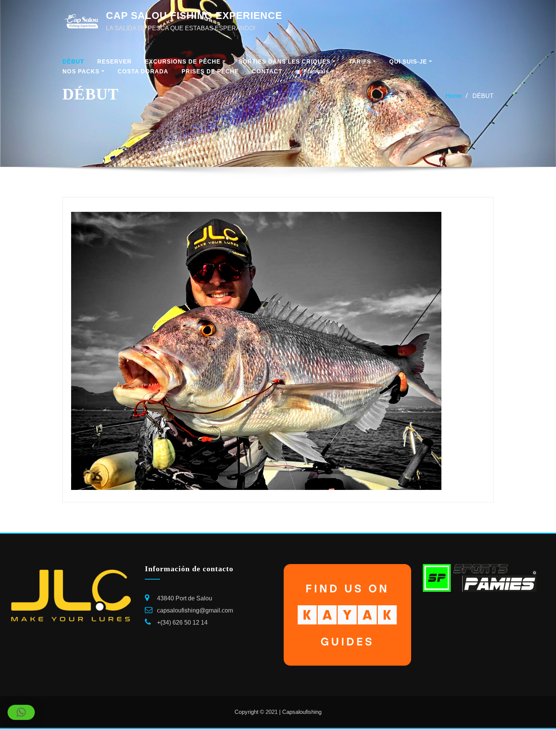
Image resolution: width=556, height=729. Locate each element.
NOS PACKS (81, 71)
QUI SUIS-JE (409, 61)
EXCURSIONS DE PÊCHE (183, 61)
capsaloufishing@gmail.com (195, 610)
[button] (21, 712)
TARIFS (361, 61)
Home (454, 96)
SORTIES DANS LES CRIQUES (285, 61)
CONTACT (267, 71)
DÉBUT (73, 61)
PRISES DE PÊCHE (210, 71)
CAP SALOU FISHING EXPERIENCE (194, 15)
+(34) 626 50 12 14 (182, 622)
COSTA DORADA (143, 71)
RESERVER (114, 61)
